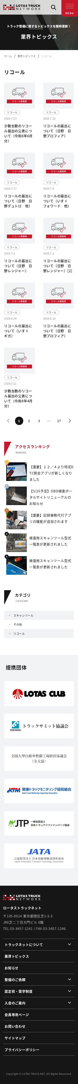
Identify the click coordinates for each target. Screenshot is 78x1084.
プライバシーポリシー (22, 1049)
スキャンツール (23, 615)
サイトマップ (15, 1037)
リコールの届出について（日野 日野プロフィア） (57, 130)
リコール (19, 633)
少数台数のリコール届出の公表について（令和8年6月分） (18, 133)
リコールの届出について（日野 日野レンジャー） (18, 265)
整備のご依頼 (15, 979)
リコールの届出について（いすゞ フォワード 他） (57, 200)
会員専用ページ (17, 1014)
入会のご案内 (15, 1002)
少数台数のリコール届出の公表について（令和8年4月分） (18, 398)
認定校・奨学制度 (18, 991)
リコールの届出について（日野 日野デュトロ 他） (18, 200)
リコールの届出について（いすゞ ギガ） (18, 330)
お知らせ (12, 967)
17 (59, 421)
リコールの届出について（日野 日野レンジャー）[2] (57, 265)
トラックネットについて (24, 944)
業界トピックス (17, 956)
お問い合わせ (15, 1026)
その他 (18, 624)
